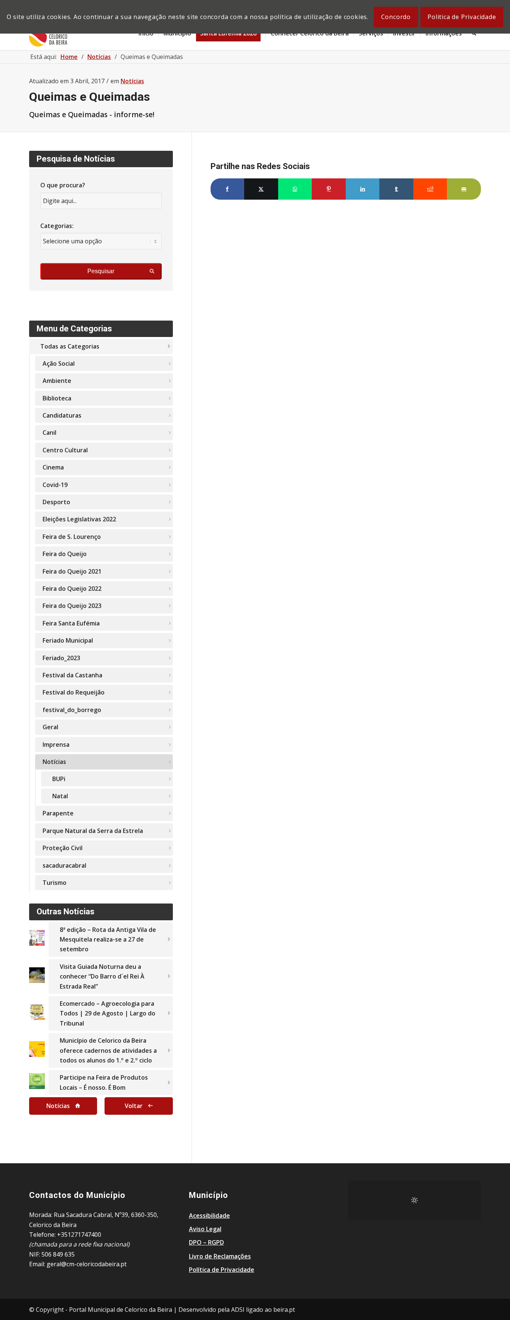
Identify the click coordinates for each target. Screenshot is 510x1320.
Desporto (56, 502)
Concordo (396, 17)
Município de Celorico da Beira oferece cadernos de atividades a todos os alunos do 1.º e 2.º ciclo (108, 1050)
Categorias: (57, 226)
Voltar (134, 1106)
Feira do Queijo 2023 (72, 606)
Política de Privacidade (221, 1270)
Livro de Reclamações (220, 1256)
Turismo (54, 883)
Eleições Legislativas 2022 (79, 519)
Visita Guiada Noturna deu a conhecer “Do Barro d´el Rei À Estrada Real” (102, 976)
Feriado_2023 (61, 658)
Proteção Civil (63, 848)
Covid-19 (55, 485)
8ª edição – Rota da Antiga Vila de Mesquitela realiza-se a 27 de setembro (108, 940)
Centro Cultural (65, 450)
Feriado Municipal (68, 640)
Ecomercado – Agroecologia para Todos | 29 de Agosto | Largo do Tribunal (107, 1013)
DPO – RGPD (206, 1242)
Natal (60, 796)
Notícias (132, 81)
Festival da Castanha (72, 675)
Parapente (58, 813)
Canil (49, 432)
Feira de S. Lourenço (72, 537)
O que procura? (62, 185)
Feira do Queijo (65, 554)
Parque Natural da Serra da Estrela (93, 831)
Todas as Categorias (69, 346)
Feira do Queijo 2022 (72, 588)
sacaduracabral (64, 865)
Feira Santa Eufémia (71, 623)
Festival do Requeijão (74, 692)
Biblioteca (57, 398)
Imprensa (56, 744)
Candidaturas (62, 415)
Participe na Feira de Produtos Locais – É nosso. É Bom (104, 1082)
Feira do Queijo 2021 (72, 571)
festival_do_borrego (72, 710)
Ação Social (59, 363)
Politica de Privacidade (461, 17)
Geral (50, 727)
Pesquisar (100, 271)
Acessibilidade (209, 1215)
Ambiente (57, 381)
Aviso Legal (205, 1229)
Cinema (53, 467)
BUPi (58, 779)
